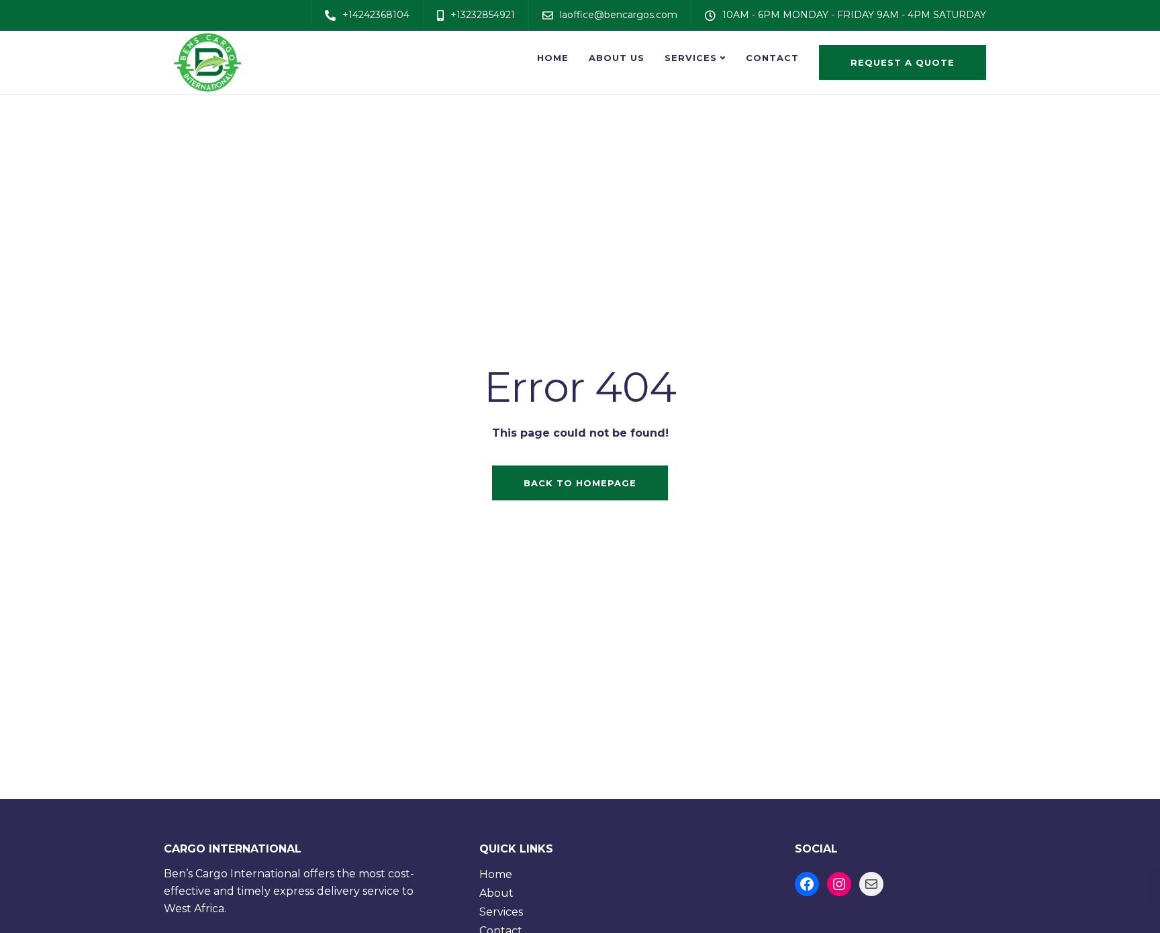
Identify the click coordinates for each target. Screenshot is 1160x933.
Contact (772, 57)
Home (553, 57)
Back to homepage (580, 483)
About (496, 893)
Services (691, 57)
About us (616, 57)
